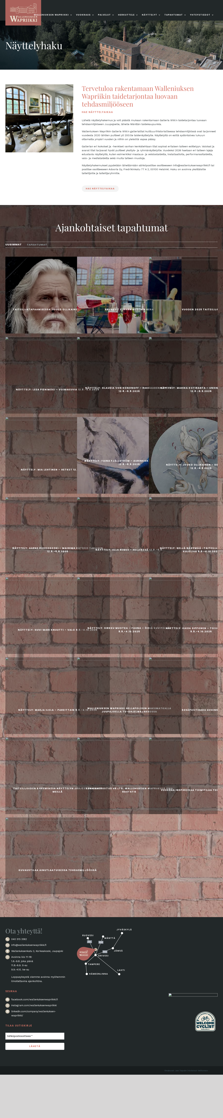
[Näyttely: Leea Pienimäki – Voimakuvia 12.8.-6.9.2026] (57, 389)
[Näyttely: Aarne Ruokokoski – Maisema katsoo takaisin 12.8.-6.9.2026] (57, 549)
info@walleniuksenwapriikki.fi (28, 945)
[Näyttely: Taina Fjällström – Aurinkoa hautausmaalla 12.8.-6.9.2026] (129, 462)
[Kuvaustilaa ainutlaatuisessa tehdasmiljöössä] (57, 869)
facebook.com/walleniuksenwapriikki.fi (34, 999)
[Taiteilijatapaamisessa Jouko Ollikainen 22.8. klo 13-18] (57, 309)
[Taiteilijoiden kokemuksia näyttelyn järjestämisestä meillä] (57, 789)
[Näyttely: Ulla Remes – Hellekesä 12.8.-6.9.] (129, 549)
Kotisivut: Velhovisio (198, 1070)
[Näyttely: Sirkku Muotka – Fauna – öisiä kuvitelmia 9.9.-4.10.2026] (129, 629)
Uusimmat (13, 244)
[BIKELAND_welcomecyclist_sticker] (205, 1011)
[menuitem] (13, 244)
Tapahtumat (37, 244)
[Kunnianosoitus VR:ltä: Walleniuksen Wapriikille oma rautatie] (129, 789)
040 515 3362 (19, 939)
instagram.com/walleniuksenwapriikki (34, 1005)
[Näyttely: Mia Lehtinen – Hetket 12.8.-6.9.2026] (57, 469)
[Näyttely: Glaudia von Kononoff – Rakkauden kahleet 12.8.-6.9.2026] (129, 389)
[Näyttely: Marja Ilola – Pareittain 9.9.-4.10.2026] (57, 709)
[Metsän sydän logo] (193, 995)
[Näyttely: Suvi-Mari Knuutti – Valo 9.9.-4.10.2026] (57, 629)
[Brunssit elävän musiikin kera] (129, 309)
